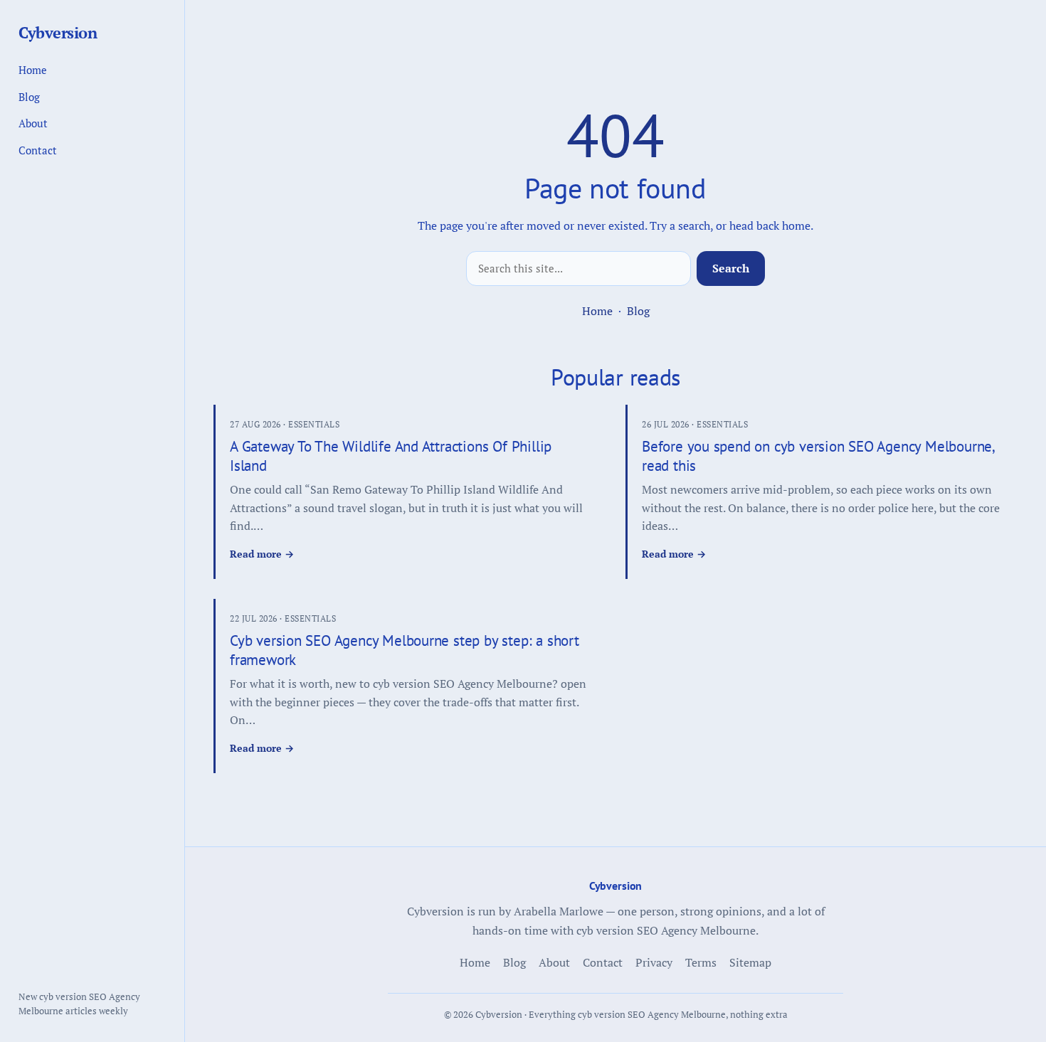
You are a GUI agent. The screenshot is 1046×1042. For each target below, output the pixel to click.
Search (730, 268)
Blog (638, 311)
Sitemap (750, 962)
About (33, 123)
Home (597, 311)
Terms (701, 962)
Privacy (653, 962)
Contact (38, 150)
